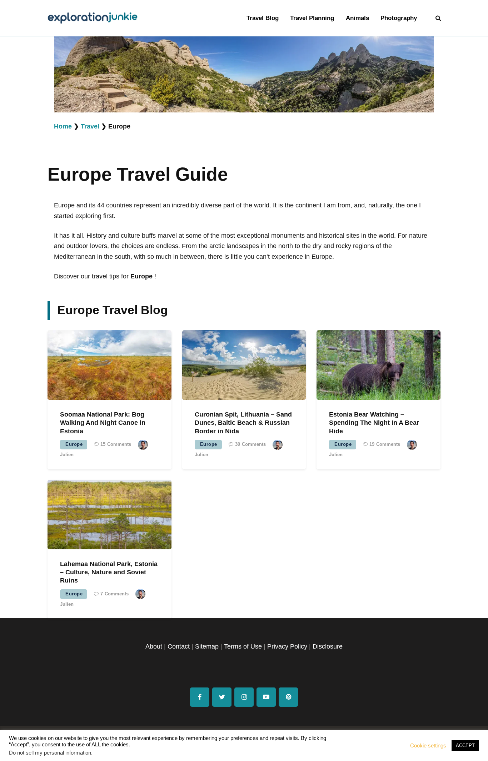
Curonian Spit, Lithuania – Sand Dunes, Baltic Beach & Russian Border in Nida (243, 423)
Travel (90, 126)
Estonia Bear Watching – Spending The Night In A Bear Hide (374, 423)
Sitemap (207, 646)
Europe (74, 444)
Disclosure (328, 646)
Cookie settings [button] (428, 746)
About (153, 646)
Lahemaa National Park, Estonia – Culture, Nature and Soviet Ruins (109, 572)
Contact (179, 646)
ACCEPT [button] (465, 745)
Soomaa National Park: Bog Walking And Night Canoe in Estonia (102, 423)
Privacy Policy (287, 646)
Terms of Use (243, 646)
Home (63, 126)
